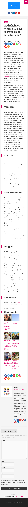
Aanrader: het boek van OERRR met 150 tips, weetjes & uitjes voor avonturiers (7, 345)
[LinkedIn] (14, 13)
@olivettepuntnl (20, 496)
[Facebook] (9, 13)
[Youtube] (19, 13)
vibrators (6, 76)
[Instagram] (12, 13)
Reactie (3, 440)
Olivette (6, 22)
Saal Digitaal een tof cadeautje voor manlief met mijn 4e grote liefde (7, 325)
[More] (8, 46)
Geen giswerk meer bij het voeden (15, 323)
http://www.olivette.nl (19, 389)
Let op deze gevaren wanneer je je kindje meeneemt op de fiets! (15, 364)
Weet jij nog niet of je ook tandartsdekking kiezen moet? (7, 363)
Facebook (7, 304)
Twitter (18, 302)
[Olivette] (14, 5)
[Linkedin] (11, 43)
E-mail (3, 467)
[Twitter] (8, 43)
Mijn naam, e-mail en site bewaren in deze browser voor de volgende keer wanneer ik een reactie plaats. (13, 482)
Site (2, 473)
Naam (3, 461)
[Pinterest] (16, 13)
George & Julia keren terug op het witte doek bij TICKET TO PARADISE (15, 343)
